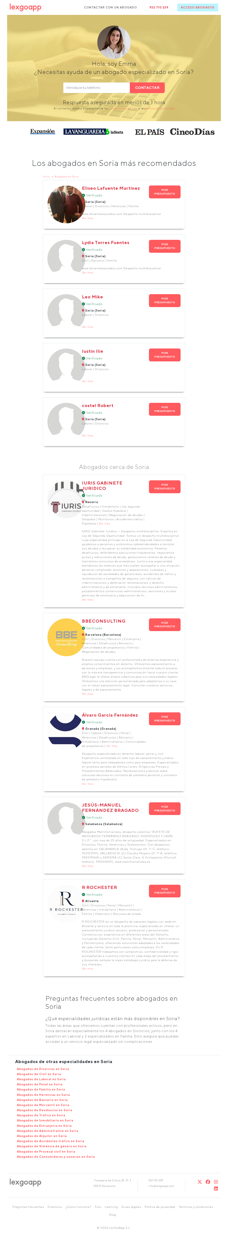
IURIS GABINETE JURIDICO (102, 485)
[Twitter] (199, 1181)
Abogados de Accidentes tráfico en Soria (50, 1141)
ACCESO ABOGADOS (198, 7)
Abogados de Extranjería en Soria (44, 1125)
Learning (111, 1206)
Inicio (46, 176)
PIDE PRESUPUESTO (164, 191)
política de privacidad (159, 108)
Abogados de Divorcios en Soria (43, 1069)
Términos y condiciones (196, 1206)
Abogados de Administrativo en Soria (47, 1131)
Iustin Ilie (92, 351)
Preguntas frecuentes (28, 1206)
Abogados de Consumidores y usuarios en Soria (56, 1156)
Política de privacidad (160, 1206)
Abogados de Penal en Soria (39, 1084)
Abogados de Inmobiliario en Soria (45, 1120)
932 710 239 (158, 7)
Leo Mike (92, 296)
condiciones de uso (123, 108)
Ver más (87, 218)
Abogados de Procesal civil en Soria (46, 1151)
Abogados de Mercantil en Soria (43, 1105)
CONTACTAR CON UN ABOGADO (110, 7)
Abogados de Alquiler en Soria (42, 1136)
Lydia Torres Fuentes (105, 242)
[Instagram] (216, 1181)
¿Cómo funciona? (78, 1206)
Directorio (55, 1206)
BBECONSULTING (104, 621)
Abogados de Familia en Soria (41, 1089)
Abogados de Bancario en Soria (42, 1100)
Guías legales (131, 1206)
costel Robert (98, 405)
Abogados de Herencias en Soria (43, 1094)
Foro (98, 1206)
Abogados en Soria (67, 176)
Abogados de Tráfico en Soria (41, 1115)
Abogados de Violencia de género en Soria (51, 1146)
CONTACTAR (147, 88)
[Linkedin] (216, 1188)
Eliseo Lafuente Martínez (111, 188)
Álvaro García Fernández (110, 714)
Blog (112, 1214)
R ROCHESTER (99, 887)
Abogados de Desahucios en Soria (44, 1110)
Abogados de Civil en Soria (39, 1074)
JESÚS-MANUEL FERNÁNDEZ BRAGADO (110, 807)
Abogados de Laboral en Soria (41, 1079)
